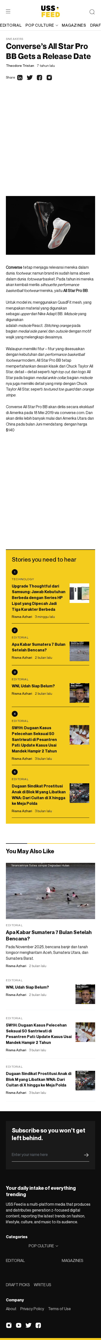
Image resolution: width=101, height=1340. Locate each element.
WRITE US (42, 1284)
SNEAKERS (15, 39)
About (11, 1308)
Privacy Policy (32, 1308)
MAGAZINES (72, 1260)
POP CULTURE (39, 25)
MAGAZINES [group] (74, 25)
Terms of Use (59, 1308)
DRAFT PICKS (18, 1284)
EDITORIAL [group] (11, 25)
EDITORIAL (15, 1260)
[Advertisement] (50, 143)
